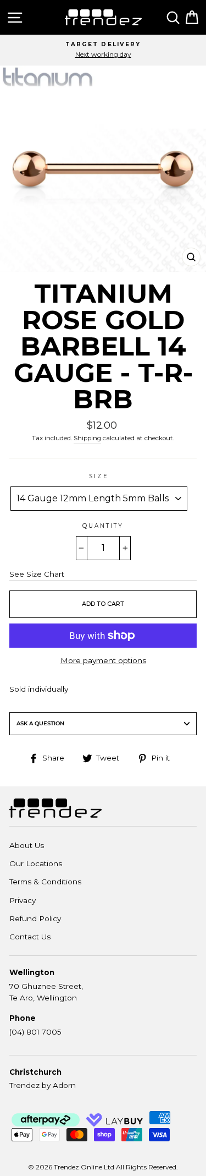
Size (98, 476)
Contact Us (30, 936)
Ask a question (40, 723)
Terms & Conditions (45, 881)
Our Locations (35, 863)
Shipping (87, 438)
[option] (103, 50)
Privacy (22, 900)
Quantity (103, 525)
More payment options (103, 660)
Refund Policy (35, 918)
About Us (26, 845)
